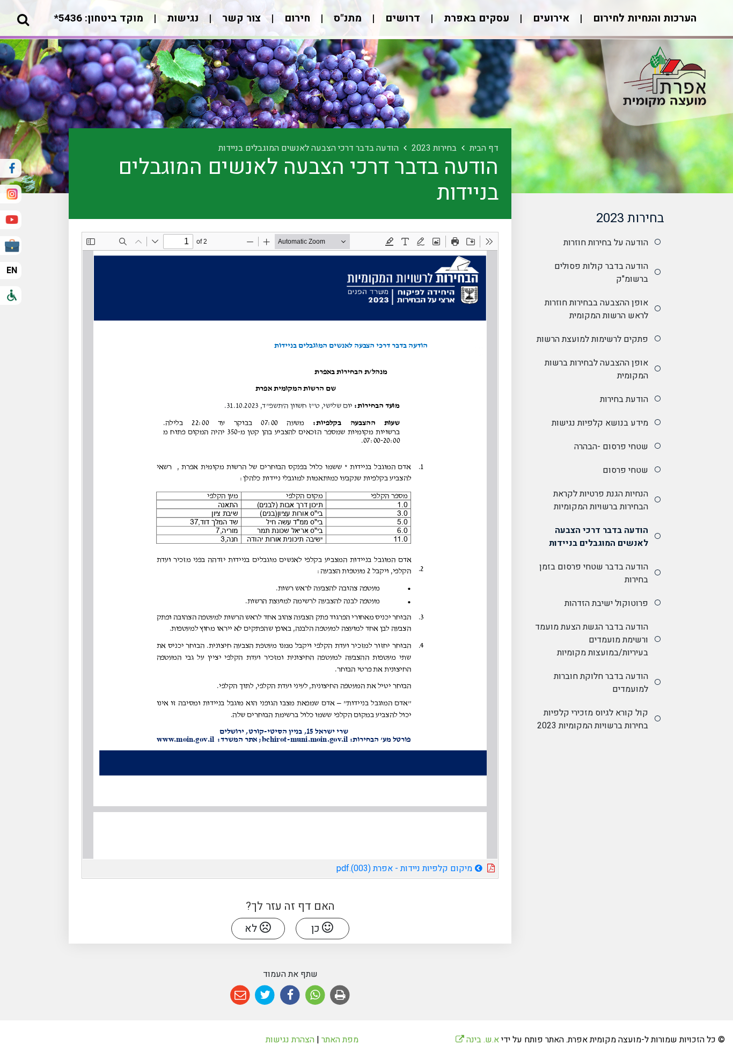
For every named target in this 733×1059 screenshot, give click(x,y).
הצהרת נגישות (290, 1039)
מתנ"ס (346, 18)
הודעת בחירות (624, 399)
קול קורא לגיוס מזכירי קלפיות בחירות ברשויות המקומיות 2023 (592, 719)
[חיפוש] (23, 19)
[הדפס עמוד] (339, 995)
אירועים (549, 18)
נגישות (181, 18)
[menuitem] (634, 24)
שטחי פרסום (625, 470)
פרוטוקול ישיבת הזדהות (606, 603)
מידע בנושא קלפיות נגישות (600, 423)
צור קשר (240, 18)
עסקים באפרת (475, 18)
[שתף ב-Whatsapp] (315, 995)
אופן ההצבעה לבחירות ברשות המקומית (596, 369)
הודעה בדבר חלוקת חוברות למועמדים (601, 683)
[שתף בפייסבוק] (290, 995)
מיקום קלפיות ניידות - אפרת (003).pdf (374, 867)
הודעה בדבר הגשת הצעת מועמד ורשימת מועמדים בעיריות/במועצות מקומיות (591, 639)
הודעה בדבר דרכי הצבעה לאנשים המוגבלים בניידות (598, 537)
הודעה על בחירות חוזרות (605, 242)
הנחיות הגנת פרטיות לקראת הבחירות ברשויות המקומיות (600, 500)
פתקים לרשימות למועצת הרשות (592, 339)
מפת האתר (339, 1039)
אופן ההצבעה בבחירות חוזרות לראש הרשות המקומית (596, 309)
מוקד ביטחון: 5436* (98, 18)
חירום (296, 18)
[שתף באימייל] (240, 995)
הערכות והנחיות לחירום (643, 18)
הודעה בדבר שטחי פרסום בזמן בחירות (593, 573)
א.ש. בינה (477, 1039)
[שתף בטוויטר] (265, 995)
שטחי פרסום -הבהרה (611, 446)
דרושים (401, 18)
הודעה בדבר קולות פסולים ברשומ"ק (601, 273)
